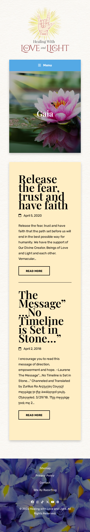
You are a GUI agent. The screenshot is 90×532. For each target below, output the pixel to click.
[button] (45, 65)
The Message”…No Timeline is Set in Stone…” (42, 316)
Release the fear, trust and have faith (43, 191)
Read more (34, 271)
